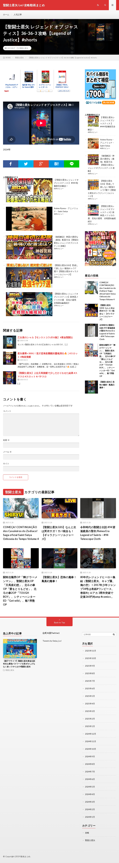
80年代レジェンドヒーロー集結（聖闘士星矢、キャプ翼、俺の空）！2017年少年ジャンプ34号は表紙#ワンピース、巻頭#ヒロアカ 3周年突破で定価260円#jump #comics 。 (98, 586)
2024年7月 (90, 771)
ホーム (6, 14)
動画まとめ (25, 856)
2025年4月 (90, 703)
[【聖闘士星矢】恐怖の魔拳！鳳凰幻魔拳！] (91, 387)
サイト (6, 464)
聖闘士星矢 (23, 48)
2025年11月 (90, 650)
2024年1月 (90, 817)
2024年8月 (90, 764)
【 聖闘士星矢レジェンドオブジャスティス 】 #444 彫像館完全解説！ (66, 183)
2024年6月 (90, 779)
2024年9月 (90, 756)
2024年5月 (90, 786)
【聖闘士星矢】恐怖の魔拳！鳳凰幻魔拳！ (107, 385)
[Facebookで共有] (10, 164)
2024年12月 (90, 734)
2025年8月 (90, 673)
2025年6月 (90, 688)
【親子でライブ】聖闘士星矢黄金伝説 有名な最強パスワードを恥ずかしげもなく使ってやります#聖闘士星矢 (19, 664)
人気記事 (18, 14)
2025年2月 (90, 718)
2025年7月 (90, 681)
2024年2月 (90, 809)
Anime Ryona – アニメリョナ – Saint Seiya (107, 142)
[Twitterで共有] (26, 164)
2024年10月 (90, 749)
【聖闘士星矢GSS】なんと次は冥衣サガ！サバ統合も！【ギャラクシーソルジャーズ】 (59, 533)
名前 (6, 440)
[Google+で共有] (41, 164)
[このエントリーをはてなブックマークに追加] (56, 164)
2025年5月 (90, 696)
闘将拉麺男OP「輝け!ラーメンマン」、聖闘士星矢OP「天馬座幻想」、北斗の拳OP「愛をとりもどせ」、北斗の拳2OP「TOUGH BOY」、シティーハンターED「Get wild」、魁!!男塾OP (20, 590)
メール (7, 452)
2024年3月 (90, 802)
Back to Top (59, 622)
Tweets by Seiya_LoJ (52, 641)
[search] (114, 634)
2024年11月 (90, 741)
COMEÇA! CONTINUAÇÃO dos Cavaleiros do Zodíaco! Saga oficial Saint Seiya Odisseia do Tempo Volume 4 (107, 291)
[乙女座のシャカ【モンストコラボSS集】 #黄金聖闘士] (9, 342)
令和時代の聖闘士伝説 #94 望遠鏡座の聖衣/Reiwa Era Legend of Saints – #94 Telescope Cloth (97, 533)
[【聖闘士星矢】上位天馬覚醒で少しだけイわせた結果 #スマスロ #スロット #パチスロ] (9, 377)
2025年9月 (90, 666)
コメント (7, 411)
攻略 (87, 832)
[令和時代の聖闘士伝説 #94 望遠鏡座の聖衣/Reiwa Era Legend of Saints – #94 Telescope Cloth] (91, 330)
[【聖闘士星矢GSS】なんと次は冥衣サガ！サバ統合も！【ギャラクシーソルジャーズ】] (91, 310)
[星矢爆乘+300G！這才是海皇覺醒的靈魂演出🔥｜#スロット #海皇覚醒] (9, 358)
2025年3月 (90, 711)
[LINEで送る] (71, 164)
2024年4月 (90, 794)
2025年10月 (90, 658)
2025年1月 (90, 726)
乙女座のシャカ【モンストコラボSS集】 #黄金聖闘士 (45, 337)
